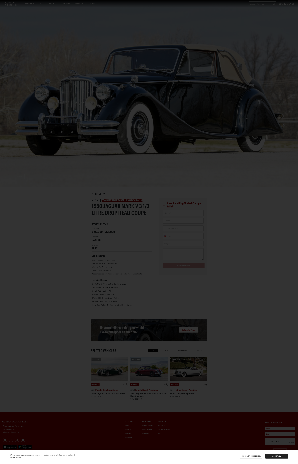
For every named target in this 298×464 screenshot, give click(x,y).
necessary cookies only (251, 456)
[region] (149, 457)
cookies (18, 455)
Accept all (276, 456)
